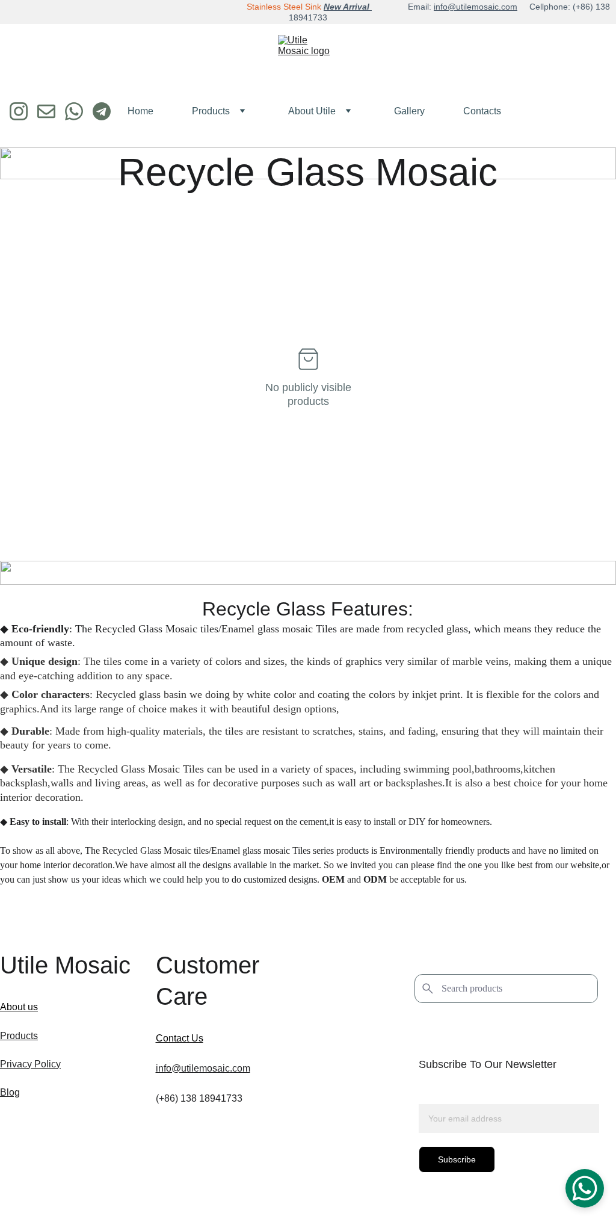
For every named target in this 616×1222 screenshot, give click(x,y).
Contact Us (179, 1038)
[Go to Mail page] (51, 111)
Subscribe (457, 1159)
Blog (10, 1092)
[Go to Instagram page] (23, 111)
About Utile (312, 111)
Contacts (482, 111)
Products (211, 111)
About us (19, 1007)
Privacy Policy (30, 1064)
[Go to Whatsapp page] (79, 111)
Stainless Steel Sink (284, 6)
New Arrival (348, 6)
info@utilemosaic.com (475, 6)
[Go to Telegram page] (102, 111)
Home (140, 111)
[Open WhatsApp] (584, 1188)
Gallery (409, 111)
